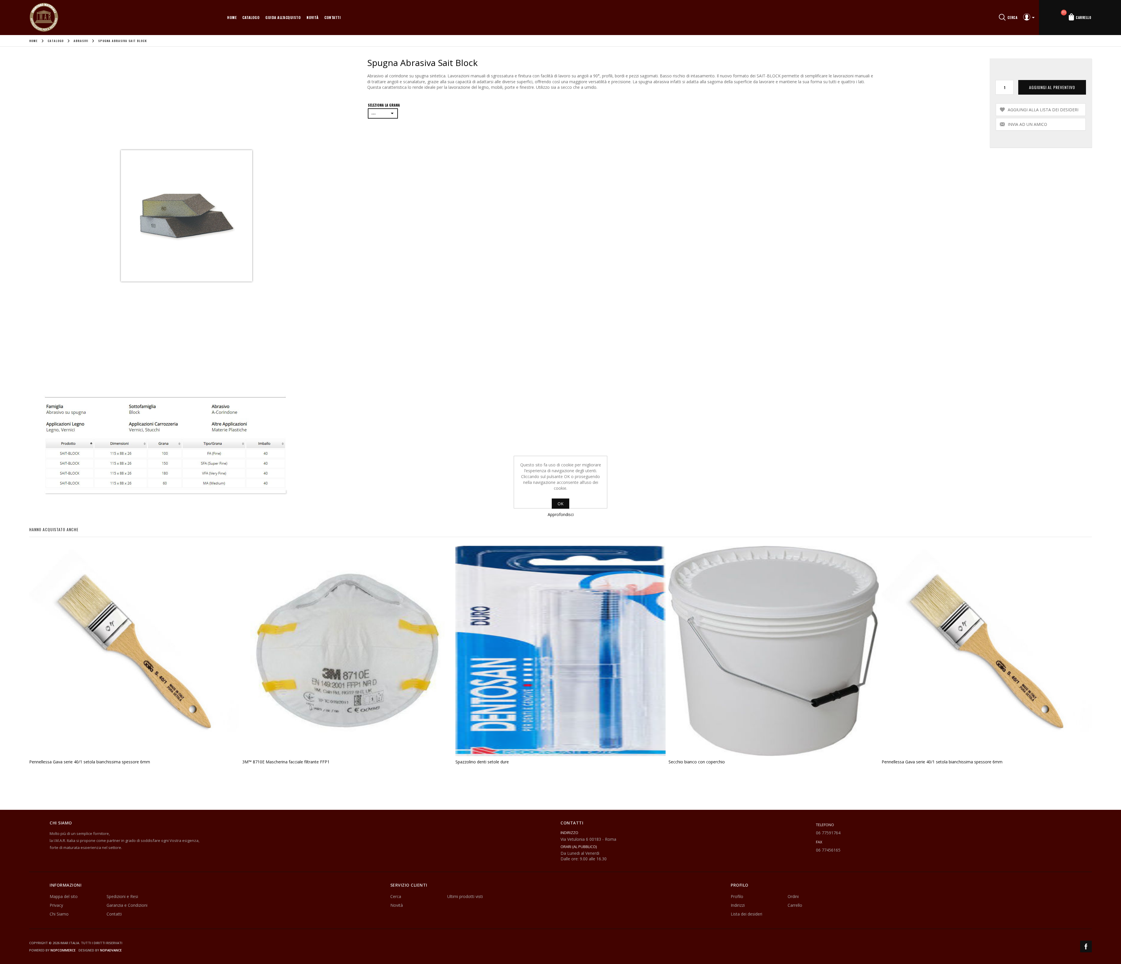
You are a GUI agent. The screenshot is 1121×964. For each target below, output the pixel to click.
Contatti (332, 17)
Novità (312, 17)
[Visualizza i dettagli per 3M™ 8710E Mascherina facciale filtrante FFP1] (347, 651)
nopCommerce (63, 950)
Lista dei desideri (746, 914)
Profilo (737, 896)
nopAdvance (111, 950)
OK (560, 503)
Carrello (795, 905)
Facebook (1086, 946)
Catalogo (251, 17)
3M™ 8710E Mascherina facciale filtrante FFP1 (286, 762)
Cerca (395, 896)
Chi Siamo (59, 914)
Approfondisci (561, 514)
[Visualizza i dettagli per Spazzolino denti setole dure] (560, 651)
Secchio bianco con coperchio (697, 762)
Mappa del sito (64, 896)
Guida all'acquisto (283, 17)
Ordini (793, 896)
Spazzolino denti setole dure (482, 762)
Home (231, 17)
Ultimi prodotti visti (465, 896)
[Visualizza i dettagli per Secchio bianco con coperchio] (774, 651)
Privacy (56, 905)
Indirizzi (738, 905)
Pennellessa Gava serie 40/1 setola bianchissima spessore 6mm (89, 762)
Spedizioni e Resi (122, 896)
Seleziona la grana (384, 105)
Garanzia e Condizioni (127, 905)
